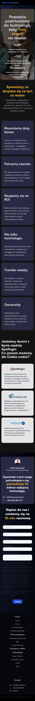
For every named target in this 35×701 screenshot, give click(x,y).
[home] (9, 3)
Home (17, 621)
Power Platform (17, 656)
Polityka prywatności (17, 631)
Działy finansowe (17, 647)
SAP (17, 666)
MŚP (17, 642)
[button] (32, 3)
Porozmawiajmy (17, 627)
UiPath (17, 663)
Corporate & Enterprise (17, 638)
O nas (17, 624)
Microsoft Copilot (17, 660)
